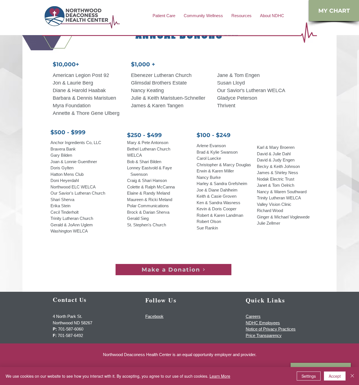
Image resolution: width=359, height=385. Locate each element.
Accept (335, 376)
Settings (309, 376)
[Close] (352, 376)
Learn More (220, 376)
